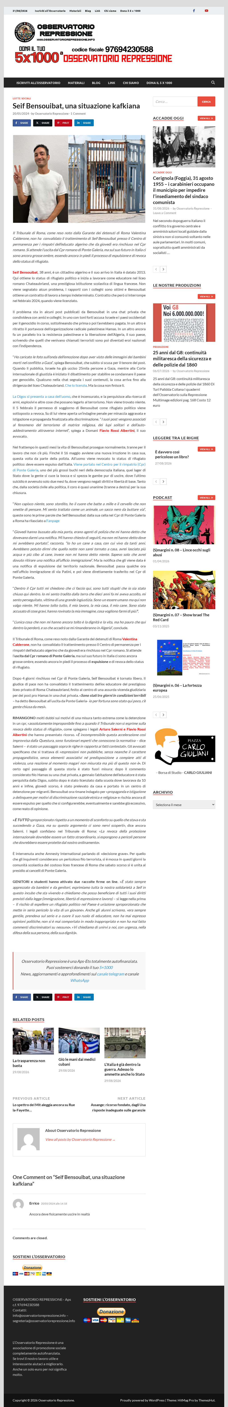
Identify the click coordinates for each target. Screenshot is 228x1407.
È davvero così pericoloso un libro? (172, 454)
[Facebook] (194, 10)
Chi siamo (110, 10)
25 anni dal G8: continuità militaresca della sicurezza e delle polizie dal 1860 (182, 358)
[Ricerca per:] (184, 101)
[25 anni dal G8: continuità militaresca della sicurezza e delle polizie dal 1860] (184, 322)
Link (97, 10)
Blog (88, 10)
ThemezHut (207, 1400)
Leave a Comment (164, 213)
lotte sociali (22, 98)
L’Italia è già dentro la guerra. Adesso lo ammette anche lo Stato (124, 1069)
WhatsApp (79, 980)
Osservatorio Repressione (52, 113)
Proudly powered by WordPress (142, 1400)
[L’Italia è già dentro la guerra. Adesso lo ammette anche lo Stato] (125, 1044)
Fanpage (52, 520)
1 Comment (78, 113)
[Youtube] (206, 10)
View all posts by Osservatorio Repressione (80, 1139)
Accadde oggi (162, 172)
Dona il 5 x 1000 (130, 10)
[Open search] (213, 83)
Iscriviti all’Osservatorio (50, 10)
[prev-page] (156, 269)
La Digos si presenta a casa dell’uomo (41, 396)
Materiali (75, 10)
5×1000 (105, 967)
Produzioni (160, 346)
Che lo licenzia (76, 385)
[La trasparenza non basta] (33, 1042)
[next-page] (163, 269)
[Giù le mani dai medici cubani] (79, 1042)
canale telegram (110, 973)
